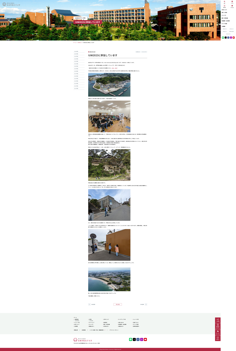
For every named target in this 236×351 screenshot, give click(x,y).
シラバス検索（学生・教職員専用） (97, 330)
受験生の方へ (225, 28)
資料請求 (105, 322)
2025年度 (76, 53)
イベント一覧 (76, 322)
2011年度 (76, 88)
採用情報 (84, 330)
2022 (116, 68)
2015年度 (76, 78)
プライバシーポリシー (114, 330)
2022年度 (76, 61)
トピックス (144, 51)
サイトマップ (91, 322)
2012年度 (76, 86)
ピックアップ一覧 (121, 319)
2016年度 (76, 76)
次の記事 (143, 304)
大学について (224, 9)
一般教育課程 (76, 320)
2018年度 (76, 71)
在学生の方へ (232, 28)
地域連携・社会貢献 (226, 20)
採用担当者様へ (231, 31)
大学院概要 (91, 320)
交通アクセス (135, 322)
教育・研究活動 (225, 18)
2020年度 (76, 66)
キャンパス (224, 15)
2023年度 (76, 58)
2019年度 (76, 68)
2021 (113, 68)
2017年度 (76, 73)
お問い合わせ (228, 34)
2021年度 (76, 63)
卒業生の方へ (225, 31)
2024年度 (76, 56)
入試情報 (223, 26)
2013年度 (76, 83)
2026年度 (76, 51)
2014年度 (76, 81)
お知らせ (138, 51)
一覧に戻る (117, 304)
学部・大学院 (224, 12)
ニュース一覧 (135, 319)
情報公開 (76, 330)
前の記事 (92, 304)
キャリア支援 (224, 23)
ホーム (75, 317)
